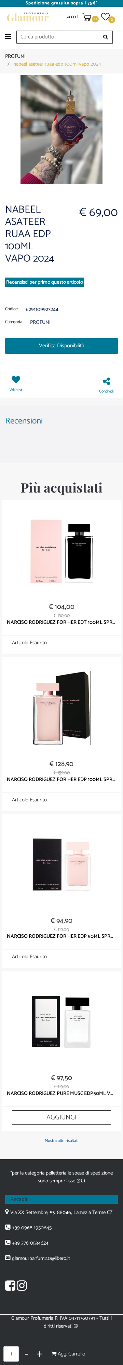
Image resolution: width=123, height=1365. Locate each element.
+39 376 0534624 (30, 1243)
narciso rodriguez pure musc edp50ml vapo (61, 1094)
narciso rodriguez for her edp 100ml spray (61, 780)
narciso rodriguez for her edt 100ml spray (61, 622)
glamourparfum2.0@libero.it (41, 1258)
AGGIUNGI (61, 1117)
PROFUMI (15, 56)
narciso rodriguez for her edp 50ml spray (61, 936)
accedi (73, 17)
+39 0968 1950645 (32, 1227)
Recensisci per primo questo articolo (44, 282)
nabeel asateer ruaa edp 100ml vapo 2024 (57, 64)
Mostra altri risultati (62, 1140)
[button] (106, 37)
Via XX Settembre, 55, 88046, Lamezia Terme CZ (61, 1212)
